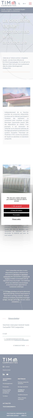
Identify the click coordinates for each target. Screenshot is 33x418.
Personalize (16, 215)
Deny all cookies (17, 210)
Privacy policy (16, 219)
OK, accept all (17, 206)
